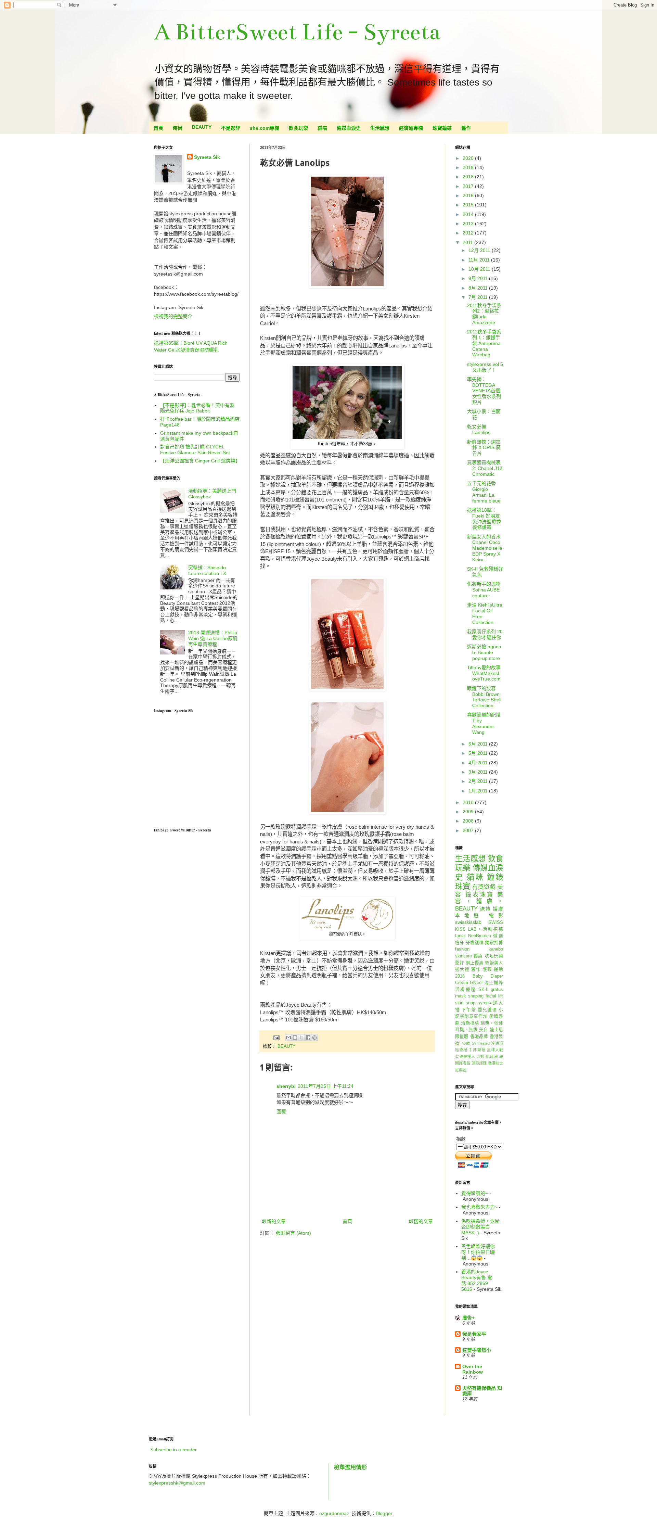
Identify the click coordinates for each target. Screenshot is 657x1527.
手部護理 (477, 1050)
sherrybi (286, 1086)
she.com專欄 (264, 128)
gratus (497, 989)
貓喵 (322, 128)
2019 (469, 167)
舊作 (466, 128)
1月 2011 (478, 790)
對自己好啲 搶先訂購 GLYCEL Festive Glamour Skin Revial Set (195, 449)
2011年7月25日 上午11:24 (325, 1086)
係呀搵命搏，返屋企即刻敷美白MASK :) (480, 1226)
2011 (468, 242)
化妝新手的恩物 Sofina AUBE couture (484, 589)
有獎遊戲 (483, 887)
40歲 (466, 1043)
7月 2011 (478, 297)
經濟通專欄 (411, 128)
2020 (469, 158)
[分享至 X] (301, 1037)
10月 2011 (480, 269)
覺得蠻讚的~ (474, 1193)
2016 (469, 195)
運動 (498, 969)
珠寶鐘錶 (442, 128)
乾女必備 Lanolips (478, 429)
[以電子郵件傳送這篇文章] (288, 1037)
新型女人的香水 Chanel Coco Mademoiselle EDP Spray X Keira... (484, 548)
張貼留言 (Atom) (293, 1233)
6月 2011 (478, 744)
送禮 (485, 909)
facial (460, 935)
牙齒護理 (475, 942)
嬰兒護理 (487, 1009)
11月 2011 (479, 260)
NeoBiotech (479, 935)
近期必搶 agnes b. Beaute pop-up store (484, 652)
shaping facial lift (485, 996)
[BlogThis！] (295, 1037)
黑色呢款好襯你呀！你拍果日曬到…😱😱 (478, 1252)
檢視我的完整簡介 (173, 316)
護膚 (498, 909)
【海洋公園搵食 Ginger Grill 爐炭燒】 (200, 460)
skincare (463, 956)
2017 (469, 186)
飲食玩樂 (298, 128)
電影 (496, 915)
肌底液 (492, 1057)
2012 (469, 233)
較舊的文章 (421, 1221)
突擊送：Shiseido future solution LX (207, 570)
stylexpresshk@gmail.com (177, 1483)
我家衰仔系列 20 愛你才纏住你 (485, 634)
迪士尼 (496, 1029)
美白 (483, 1029)
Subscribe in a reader (173, 1449)
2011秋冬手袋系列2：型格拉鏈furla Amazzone (484, 314)
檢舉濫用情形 (350, 1467)
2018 (469, 176)
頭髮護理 (479, 1063)
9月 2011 (478, 278)
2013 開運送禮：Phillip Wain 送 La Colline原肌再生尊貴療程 (212, 638)
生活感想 (379, 128)
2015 (469, 204)
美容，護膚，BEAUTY (479, 901)
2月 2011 (478, 781)
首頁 (158, 128)
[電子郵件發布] (276, 1037)
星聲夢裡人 (465, 1057)
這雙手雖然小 (476, 1350)
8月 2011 (478, 288)
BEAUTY (201, 127)
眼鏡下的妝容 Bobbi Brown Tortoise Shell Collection (484, 697)
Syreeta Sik (207, 157)
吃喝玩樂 (494, 956)
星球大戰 (495, 1050)
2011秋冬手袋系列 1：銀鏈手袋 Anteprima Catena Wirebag (484, 343)
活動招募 (470, 1023)
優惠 (478, 956)
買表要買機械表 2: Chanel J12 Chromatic (484, 468)
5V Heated (481, 1043)
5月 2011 (478, 753)
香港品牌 (479, 1036)
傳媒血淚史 (349, 128)
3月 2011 (478, 772)
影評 (459, 962)
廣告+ (468, 1318)
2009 (469, 811)
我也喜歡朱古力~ (479, 1207)
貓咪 (475, 877)
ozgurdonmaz (334, 1513)
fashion (462, 949)
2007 (469, 830)
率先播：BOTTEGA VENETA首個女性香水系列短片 (484, 391)
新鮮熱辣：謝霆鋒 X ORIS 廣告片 (484, 447)
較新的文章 (274, 1221)
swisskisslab (468, 922)
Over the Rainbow (472, 1369)
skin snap (465, 1003)
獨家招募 (494, 942)
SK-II (483, 989)
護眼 (487, 969)
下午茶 (469, 1009)
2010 (469, 802)
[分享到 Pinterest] (314, 1037)
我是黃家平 (474, 1334)
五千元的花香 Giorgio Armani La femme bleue (484, 492)
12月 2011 (480, 250)
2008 (469, 821)
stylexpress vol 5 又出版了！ (485, 367)
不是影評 (230, 128)
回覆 (281, 1111)
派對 (481, 1057)
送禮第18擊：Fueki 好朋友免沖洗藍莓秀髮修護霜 (484, 518)
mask (460, 996)
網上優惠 (475, 962)
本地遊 (469, 915)
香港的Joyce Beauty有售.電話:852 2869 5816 (476, 1280)
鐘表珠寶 (479, 894)
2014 (469, 214)
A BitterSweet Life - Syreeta (297, 32)
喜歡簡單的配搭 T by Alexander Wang (484, 723)
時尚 (177, 128)
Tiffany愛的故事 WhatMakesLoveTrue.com (484, 673)
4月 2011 (478, 762)
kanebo (496, 949)
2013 (469, 223)
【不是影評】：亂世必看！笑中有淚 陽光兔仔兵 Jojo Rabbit (197, 408)
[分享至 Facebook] (308, 1037)
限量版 (462, 1036)
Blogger (384, 1513)
